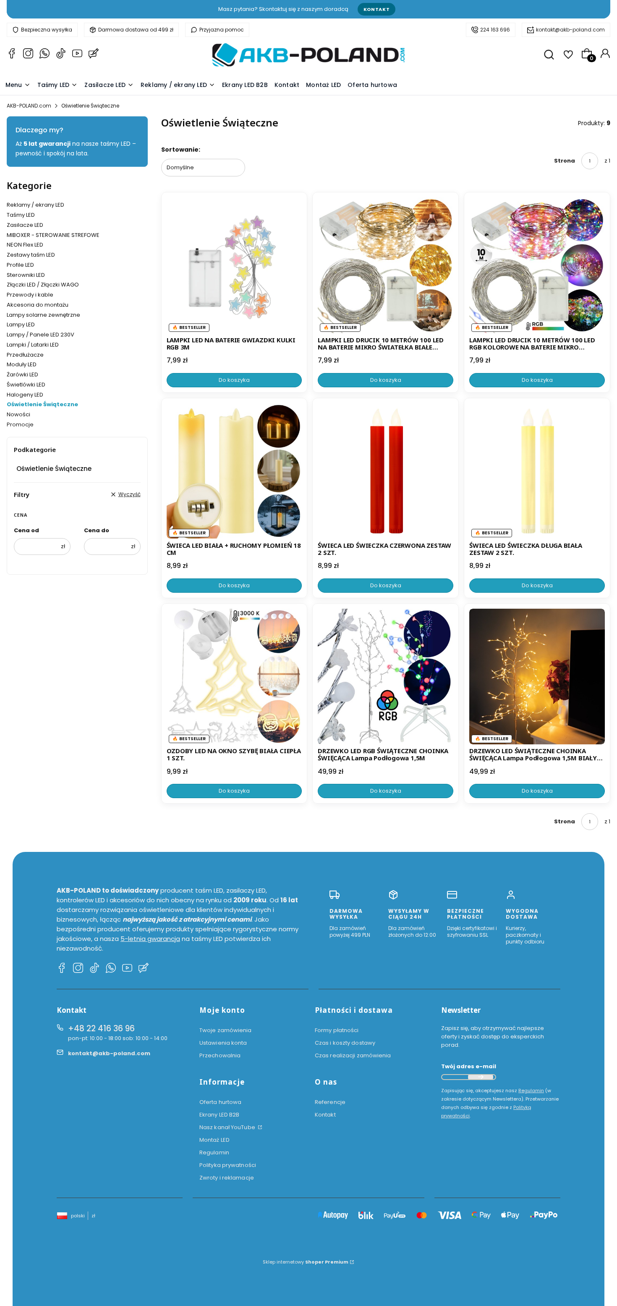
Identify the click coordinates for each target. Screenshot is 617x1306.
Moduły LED (22, 364)
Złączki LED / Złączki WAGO (43, 285)
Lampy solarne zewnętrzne (43, 315)
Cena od (26, 530)
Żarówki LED (22, 374)
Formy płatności (337, 1030)
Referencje (330, 1102)
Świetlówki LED (26, 385)
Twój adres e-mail (468, 1066)
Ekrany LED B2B (219, 1115)
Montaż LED (214, 1140)
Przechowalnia (220, 1055)
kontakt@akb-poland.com (570, 29)
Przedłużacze (25, 355)
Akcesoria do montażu (37, 305)
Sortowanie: (180, 149)
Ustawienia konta (223, 1043)
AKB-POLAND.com (29, 105)
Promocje (20, 424)
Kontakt (376, 9)
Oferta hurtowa (220, 1102)
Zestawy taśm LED (31, 255)
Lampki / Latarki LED (33, 345)
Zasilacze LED (25, 225)
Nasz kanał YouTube (227, 1127)
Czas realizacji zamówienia (353, 1055)
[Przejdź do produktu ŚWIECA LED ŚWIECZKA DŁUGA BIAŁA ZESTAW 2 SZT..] (537, 471)
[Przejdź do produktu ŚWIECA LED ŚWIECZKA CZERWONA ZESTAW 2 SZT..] (385, 471)
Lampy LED (21, 324)
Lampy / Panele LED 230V (40, 335)
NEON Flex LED (25, 245)
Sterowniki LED (26, 275)
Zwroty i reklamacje (226, 1178)
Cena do (96, 530)
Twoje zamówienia (225, 1030)
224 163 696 (495, 29)
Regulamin (214, 1152)
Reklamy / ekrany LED (35, 205)
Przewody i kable (30, 295)
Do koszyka (234, 380)
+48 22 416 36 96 (101, 1028)
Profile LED (20, 265)
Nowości (18, 414)
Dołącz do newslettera (480, 1077)
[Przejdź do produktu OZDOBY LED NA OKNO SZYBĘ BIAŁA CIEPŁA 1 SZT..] (234, 676)
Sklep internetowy (305, 1262)
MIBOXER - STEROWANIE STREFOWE (53, 235)
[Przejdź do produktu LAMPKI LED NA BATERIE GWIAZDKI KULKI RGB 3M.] (234, 265)
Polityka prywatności (227, 1165)
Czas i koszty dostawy (345, 1043)
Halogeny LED (25, 395)
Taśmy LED (21, 215)
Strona (564, 161)
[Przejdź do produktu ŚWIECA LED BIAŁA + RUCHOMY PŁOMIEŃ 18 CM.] (234, 471)
